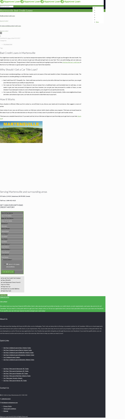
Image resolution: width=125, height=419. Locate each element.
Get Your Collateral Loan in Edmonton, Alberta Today (18, 359)
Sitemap (5, 411)
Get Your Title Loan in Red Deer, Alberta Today (17, 376)
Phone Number (6, 249)
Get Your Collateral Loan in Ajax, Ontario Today (17, 348)
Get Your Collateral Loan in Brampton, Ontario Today (18, 355)
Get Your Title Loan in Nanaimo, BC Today (15, 373)
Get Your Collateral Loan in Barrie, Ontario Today (17, 350)
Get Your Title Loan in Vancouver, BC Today (16, 368)
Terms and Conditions (9, 408)
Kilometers (4, 223)
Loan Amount (5, 254)
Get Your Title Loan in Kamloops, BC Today (15, 371)
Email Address (5, 244)
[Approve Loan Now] (40, 3)
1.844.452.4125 (4, 297)
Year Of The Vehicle (7, 213)
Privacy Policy (7, 406)
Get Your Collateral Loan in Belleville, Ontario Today (18, 352)
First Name (5, 234)
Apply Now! (4, 295)
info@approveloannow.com (10, 402)
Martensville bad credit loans (71, 62)
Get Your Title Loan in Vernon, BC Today (15, 380)
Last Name (4, 239)
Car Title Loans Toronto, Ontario (12, 378)
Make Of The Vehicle (7, 218)
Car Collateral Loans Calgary (11, 357)
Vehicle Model (5, 228)
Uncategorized (7, 44)
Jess (9, 38)
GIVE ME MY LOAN (8, 272)
